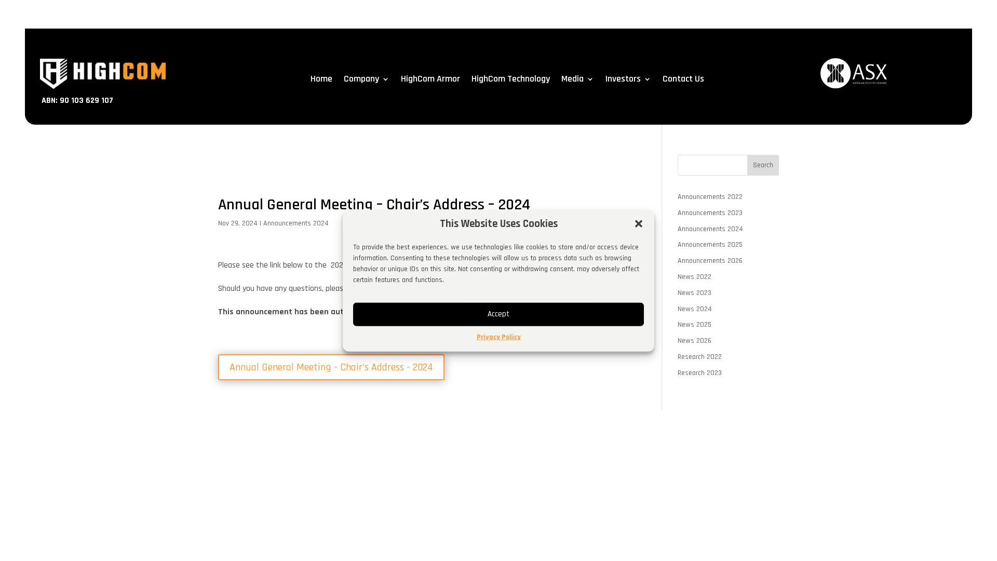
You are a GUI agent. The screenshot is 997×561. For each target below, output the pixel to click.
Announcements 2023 (710, 213)
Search (763, 165)
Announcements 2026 (710, 260)
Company (361, 80)
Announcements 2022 (710, 197)
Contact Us (683, 80)
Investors (623, 80)
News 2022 (694, 277)
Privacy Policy (499, 337)
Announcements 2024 (296, 223)
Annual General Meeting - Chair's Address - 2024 (331, 367)
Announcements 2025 (710, 244)
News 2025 (694, 324)
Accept (498, 314)
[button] (639, 224)
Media (572, 80)
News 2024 (695, 309)
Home (321, 80)
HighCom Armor (430, 80)
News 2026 (694, 340)
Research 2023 (700, 373)
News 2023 (694, 293)
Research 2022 (700, 357)
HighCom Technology (510, 80)
